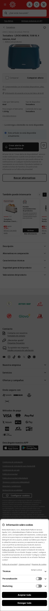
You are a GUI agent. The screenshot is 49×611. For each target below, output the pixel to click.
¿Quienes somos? (24, 564)
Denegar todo (24, 603)
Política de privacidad (9, 564)
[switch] (39, 578)
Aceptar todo (24, 595)
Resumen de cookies (39, 564)
